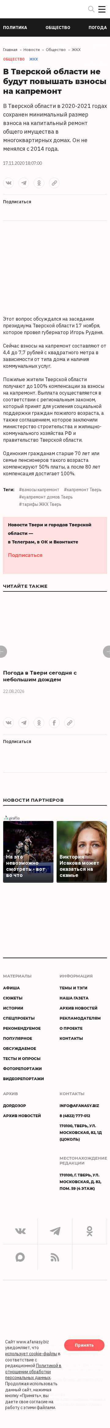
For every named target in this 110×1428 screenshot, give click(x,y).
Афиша (11, 987)
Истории (13, 1008)
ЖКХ (33, 59)
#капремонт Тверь (82, 489)
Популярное (17, 1038)
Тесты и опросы (22, 1058)
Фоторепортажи (22, 1068)
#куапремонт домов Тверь (46, 497)
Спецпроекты (19, 1018)
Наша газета (74, 998)
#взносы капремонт (39, 489)
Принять (84, 1345)
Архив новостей (78, 1008)
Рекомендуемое (22, 1028)
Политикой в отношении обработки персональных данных (33, 1371)
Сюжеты (13, 998)
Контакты (71, 1038)
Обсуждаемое (19, 1048)
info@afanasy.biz (79, 1105)
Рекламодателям (80, 1018)
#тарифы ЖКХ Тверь (40, 504)
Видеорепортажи (23, 1078)
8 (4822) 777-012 (75, 1115)
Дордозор (14, 1105)
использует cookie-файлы (31, 1353)
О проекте (71, 1028)
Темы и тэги (73, 987)
